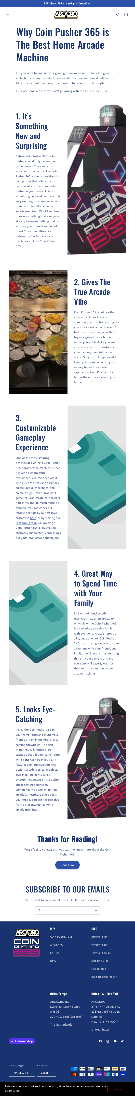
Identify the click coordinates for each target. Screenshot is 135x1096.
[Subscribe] (96, 910)
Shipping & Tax (99, 960)
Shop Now (67, 865)
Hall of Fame (98, 968)
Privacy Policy (99, 944)
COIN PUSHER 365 (61, 936)
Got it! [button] (119, 1089)
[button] (8, 14)
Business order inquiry (104, 976)
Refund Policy (99, 936)
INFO (53, 960)
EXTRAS (55, 952)
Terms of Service (101, 952)
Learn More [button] (12, 1090)
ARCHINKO (56, 944)
